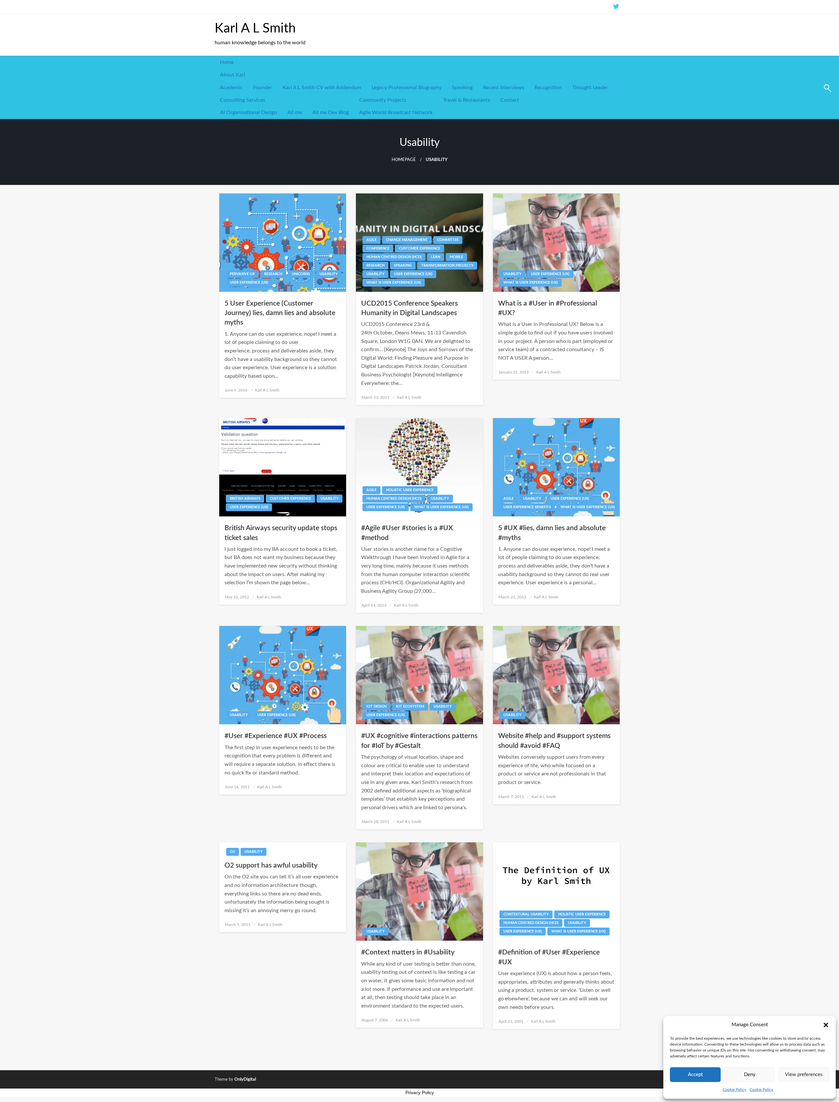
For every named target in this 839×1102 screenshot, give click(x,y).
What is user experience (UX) (393, 282)
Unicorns (301, 274)
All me (294, 112)
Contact (509, 100)
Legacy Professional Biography (406, 87)
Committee (448, 240)
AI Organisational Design (248, 112)
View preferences (804, 1074)
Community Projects (382, 100)
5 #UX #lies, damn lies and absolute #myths (552, 533)
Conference (377, 248)
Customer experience (419, 248)
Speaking (462, 87)
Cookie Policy (734, 1090)
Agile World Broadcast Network (396, 112)
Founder (262, 87)
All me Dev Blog (330, 112)
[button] (826, 1025)
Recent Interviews (503, 87)
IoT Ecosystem (410, 706)
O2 (232, 851)
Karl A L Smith (255, 28)
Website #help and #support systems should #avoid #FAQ (554, 740)
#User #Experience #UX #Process (275, 735)
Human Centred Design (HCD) (393, 257)
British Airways (245, 498)
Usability (329, 274)
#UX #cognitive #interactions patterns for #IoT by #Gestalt (419, 740)
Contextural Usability (526, 914)
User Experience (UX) (249, 282)
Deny (749, 1074)
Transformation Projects (447, 265)
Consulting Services (242, 100)
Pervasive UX (242, 274)
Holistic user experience (410, 490)
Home (227, 62)
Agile (371, 240)
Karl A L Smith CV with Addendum (322, 87)
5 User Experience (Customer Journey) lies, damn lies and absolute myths (279, 313)
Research (273, 274)
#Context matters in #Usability (408, 952)
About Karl (232, 74)
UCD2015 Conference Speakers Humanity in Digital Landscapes (409, 308)
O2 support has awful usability (271, 865)
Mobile (456, 257)
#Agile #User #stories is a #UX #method (407, 533)
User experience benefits (527, 507)
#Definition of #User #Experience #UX (549, 957)
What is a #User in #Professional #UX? (547, 308)
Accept (695, 1074)
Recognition (548, 87)
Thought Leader (590, 87)
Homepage (404, 160)
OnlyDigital (245, 1079)
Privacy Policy (419, 1092)
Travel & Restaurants (466, 100)
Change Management (407, 240)
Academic (231, 87)
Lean (435, 257)
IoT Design (376, 706)
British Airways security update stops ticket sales (280, 533)
